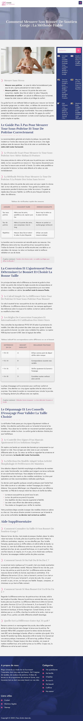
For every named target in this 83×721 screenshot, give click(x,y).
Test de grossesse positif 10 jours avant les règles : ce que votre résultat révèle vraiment (65, 89)
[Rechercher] (78, 50)
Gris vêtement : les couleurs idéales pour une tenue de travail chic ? (65, 110)
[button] (80, 2)
